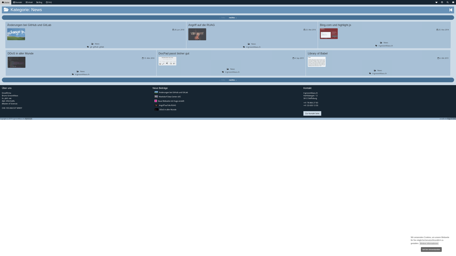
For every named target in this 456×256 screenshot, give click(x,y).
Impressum (28, 119)
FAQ (50, 2)
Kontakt (18, 2)
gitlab (101, 47)
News (97, 44)
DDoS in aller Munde (167, 109)
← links (222, 17)
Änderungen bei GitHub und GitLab (173, 92)
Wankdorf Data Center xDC (170, 96)
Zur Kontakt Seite (312, 113)
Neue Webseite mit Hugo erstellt (171, 101)
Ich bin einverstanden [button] (431, 249)
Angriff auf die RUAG (167, 105)
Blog (40, 2)
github (95, 47)
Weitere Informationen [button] (429, 243)
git (91, 47)
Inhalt (30, 2)
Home (6, 2)
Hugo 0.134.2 (451, 119)
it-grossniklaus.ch (253, 47)
